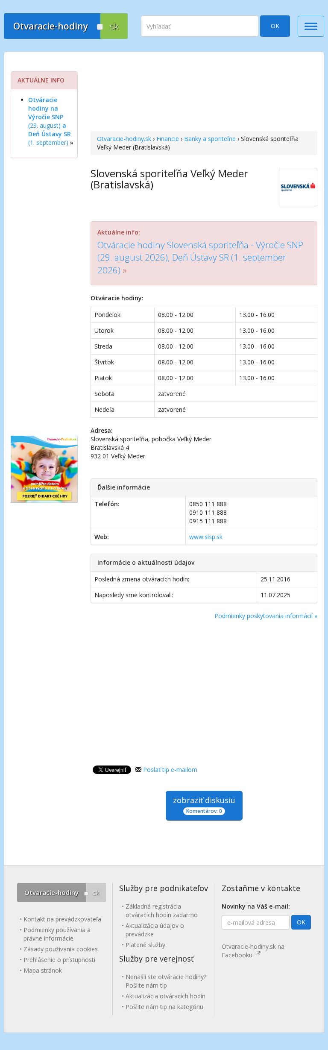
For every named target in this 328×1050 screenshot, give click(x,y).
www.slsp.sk (206, 537)
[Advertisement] (204, 92)
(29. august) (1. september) (49, 121)
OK (275, 26)
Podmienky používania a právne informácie (57, 934)
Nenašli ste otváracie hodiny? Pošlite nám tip (166, 981)
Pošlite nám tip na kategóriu (164, 1007)
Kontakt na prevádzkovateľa (62, 919)
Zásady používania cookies (60, 949)
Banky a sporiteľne (210, 139)
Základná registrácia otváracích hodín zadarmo (162, 910)
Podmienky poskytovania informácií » (265, 616)
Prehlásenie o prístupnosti (59, 960)
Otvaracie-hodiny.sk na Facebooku (253, 950)
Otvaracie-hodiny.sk (124, 139)
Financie (167, 139)
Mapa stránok (42, 970)
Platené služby (145, 945)
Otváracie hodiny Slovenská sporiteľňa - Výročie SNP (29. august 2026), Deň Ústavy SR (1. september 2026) (200, 257)
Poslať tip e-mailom (170, 770)
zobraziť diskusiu (204, 805)
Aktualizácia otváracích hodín (165, 996)
